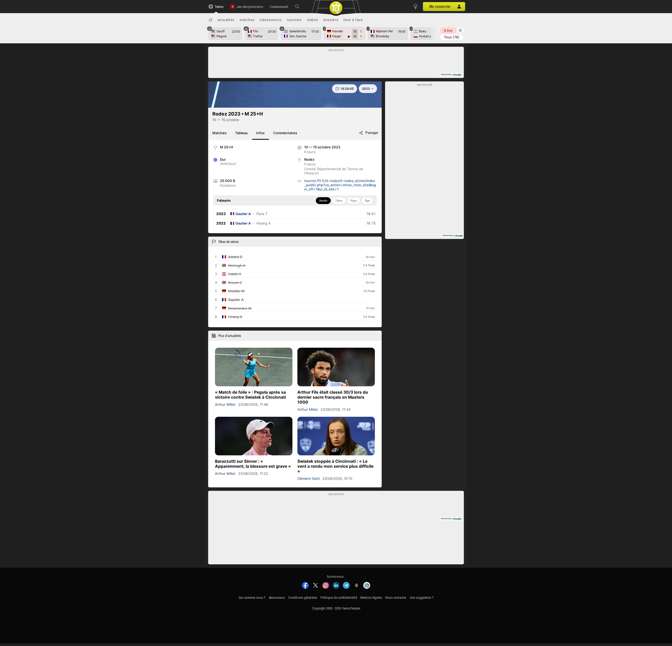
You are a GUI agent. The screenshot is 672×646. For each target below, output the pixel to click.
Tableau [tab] (241, 133)
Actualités (226, 20)
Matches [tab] (219, 133)
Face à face (353, 20)
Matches (247, 20)
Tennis (219, 7)
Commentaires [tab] (285, 133)
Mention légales (371, 598)
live (448, 30)
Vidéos (312, 20)
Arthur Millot (225, 404)
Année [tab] (323, 200)
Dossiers (330, 20)
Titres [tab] (339, 200)
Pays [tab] (353, 200)
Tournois (294, 20)
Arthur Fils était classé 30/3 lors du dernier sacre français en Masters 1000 (332, 397)
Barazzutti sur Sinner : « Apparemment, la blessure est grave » (253, 464)
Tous (451, 37)
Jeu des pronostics (250, 7)
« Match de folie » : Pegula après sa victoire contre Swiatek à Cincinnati (250, 395)
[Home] (210, 19)
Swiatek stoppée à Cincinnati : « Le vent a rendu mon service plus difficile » (335, 466)
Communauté (279, 7)
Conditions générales (302, 598)
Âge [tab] (367, 200)
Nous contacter (395, 598)
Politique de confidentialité (339, 598)
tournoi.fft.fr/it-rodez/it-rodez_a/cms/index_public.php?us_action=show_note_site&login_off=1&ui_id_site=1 (340, 185)
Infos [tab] (260, 133)
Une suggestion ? (422, 598)
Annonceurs (277, 598)
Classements (271, 20)
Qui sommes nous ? (252, 598)
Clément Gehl (308, 478)
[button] (297, 6)
